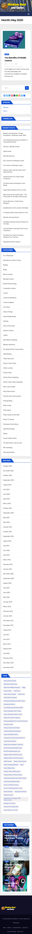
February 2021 (8, 564)
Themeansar (16, 922)
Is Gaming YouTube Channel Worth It (14, 738)
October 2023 (7, 475)
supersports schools (20, 791)
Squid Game (7, 151)
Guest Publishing (11, 931)
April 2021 (6, 555)
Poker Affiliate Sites (9, 768)
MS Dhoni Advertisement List (12, 751)
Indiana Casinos (8, 330)
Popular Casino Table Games (12, 771)
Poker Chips (7, 405)
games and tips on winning (12, 717)
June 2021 (6, 550)
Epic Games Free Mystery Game (13, 160)
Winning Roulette (8, 452)
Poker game (7, 410)
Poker (21, 764)
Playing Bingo (7, 401)
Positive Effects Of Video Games (13, 774)
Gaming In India (8, 724)
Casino (7, 54)
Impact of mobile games (11, 734)
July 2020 (6, 588)
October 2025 (7, 466)
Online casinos (8, 368)
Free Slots (6, 307)
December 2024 (8, 471)
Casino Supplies (8, 302)
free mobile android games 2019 (13, 707)
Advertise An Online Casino (12, 260)
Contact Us (25, 927)
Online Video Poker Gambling (12, 382)
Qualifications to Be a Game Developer (15, 208)
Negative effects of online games (13, 758)
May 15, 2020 (10, 64)
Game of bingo (8, 312)
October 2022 (7, 508)
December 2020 (8, 574)
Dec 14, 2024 (10, 855)
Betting (5, 265)
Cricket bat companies (10, 697)
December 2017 (8, 620)
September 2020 (8, 578)
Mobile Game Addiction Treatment (13, 744)
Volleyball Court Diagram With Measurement (12, 799)
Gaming (5, 321)
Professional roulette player (12, 781)
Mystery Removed (9, 344)
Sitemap (5, 107)
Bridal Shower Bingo (10, 283)
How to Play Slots (9, 326)
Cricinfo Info (21, 694)
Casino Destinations (9, 297)
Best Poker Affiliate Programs (12, 687)
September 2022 (8, 513)
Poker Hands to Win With (11, 415)
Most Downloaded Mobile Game (13, 748)
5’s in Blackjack (8, 255)
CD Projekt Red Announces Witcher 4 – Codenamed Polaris (15, 852)
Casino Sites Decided (10, 694)
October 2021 (7, 531)
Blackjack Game (8, 279)
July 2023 (6, 489)
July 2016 (6, 653)
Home (4, 927)
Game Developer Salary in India (13, 714)
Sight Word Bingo (9, 429)
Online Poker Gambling (10, 377)
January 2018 (7, 616)
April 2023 (6, 499)
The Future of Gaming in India (12, 165)
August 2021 (7, 541)
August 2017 (7, 630)
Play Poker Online (9, 391)
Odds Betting (7, 354)
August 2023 (7, 485)
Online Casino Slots (9, 363)
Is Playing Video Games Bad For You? (15, 212)
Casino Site (17, 691)
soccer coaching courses (11, 785)
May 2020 (6, 597)
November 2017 (8, 625)
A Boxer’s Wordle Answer (11, 146)
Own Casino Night (9, 386)
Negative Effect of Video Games (13, 754)
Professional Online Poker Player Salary (15, 778)
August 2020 (7, 583)
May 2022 (6, 517)
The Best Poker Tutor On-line (12, 443)
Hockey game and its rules (12, 727)
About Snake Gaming (10, 680)
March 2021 (7, 559)
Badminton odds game (10, 684)
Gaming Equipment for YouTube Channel (15, 721)
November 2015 (8, 667)
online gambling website (11, 764)
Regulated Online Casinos (11, 242)
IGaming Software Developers (12, 731)
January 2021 (7, 569)
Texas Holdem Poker (10, 438)
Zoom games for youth (10, 810)
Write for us (20, 931)
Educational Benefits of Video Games (14, 701)
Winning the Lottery (9, 803)
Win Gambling (7, 447)
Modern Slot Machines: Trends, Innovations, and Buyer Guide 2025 (13, 839)
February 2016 (8, 658)
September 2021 (8, 536)
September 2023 (8, 480)
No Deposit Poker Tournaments (13, 349)
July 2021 (6, 545)
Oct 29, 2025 (10, 840)
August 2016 (7, 648)
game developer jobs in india (12, 711)
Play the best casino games (12, 396)
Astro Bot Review (8, 156)
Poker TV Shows (8, 419)
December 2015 (8, 663)
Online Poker (7, 372)
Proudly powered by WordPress (10, 918)
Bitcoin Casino (8, 274)
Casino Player (8, 691)
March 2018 (7, 606)
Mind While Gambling (10, 340)
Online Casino (8, 761)
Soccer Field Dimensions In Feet (13, 788)
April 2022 (6, 522)
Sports (5, 433)
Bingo (5, 269)
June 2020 (6, 592)
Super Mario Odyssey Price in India (14, 190)
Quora (5, 111)
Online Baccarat (8, 358)
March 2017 (7, 644)
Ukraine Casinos (8, 795)
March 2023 (7, 503)
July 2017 (6, 634)
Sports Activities (8, 791)
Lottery (5, 335)
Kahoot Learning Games (11, 217)
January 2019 (7, 602)
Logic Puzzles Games (10, 741)
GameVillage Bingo (9, 316)
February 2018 (8, 611)
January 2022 (7, 527)
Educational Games (9, 704)
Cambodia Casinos (9, 288)
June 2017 (6, 639)
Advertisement (17, 927)
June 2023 (6, 494)
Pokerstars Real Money (10, 424)
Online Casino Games (20, 761)
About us (9, 927)
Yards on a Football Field (11, 806)
